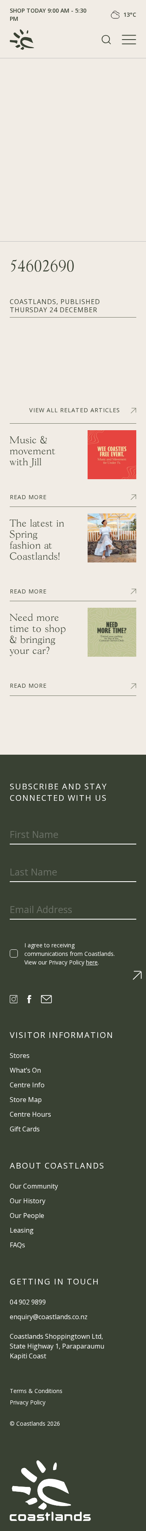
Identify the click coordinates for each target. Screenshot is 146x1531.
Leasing (22, 1230)
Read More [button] (28, 496)
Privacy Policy (27, 1402)
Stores (20, 1055)
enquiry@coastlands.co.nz (49, 1316)
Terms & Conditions (36, 1391)
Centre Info (27, 1084)
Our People (27, 1215)
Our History (27, 1200)
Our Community (34, 1186)
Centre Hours (30, 1114)
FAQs (17, 1244)
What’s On (25, 1070)
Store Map (26, 1099)
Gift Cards (25, 1128)
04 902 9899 (28, 1302)
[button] (106, 39)
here (92, 962)
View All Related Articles (74, 410)
